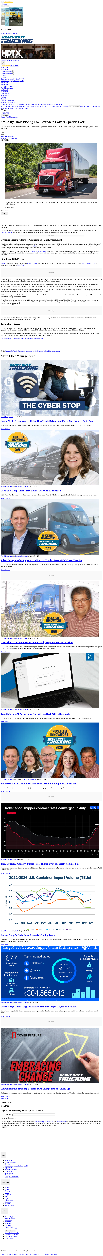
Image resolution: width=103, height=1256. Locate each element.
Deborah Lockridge (21, 486)
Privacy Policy (50, 106)
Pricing (7, 351)
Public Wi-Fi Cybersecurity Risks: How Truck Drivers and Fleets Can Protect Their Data (47, 421)
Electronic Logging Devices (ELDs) (12, 79)
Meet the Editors (14, 106)
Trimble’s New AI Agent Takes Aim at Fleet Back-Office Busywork (35, 714)
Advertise (29, 106)
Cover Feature (8, 2)
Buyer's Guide (57, 104)
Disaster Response (6, 71)
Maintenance (5, 93)
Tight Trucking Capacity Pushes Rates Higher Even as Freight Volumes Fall (40, 863)
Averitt (3, 263)
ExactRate (20, 265)
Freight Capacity (18, 351)
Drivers (3, 75)
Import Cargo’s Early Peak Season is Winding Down (28, 935)
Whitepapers (38, 104)
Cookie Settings (74, 106)
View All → (5, 1098)
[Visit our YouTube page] (8, 1106)
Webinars (45, 104)
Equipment (4, 82)
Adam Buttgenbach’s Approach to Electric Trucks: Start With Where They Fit (41, 560)
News (15, 2)
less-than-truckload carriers (37, 251)
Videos (16, 104)
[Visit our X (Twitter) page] (6, 1106)
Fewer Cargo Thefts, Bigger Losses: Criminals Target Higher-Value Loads (39, 1006)
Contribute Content (13, 108)
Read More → (5, 429)
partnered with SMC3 (88, 263)
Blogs (27, 104)
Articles (19, 2)
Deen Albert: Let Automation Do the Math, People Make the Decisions (37, 642)
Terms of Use (14, 1254)
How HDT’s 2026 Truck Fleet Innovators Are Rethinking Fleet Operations (39, 783)
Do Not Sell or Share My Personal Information (42, 1254)
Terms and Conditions (62, 106)
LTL (11, 351)
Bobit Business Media (87, 106)
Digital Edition (13, 33)
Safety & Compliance (7, 101)
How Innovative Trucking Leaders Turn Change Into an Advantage (35, 1088)
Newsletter (22, 106)
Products (3, 97)
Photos (3, 104)
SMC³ (31, 225)
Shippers (40, 351)
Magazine (22, 104)
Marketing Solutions (11, 1234)
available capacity (6, 232)
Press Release (23, 108)
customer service (32, 351)
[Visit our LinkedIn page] (4, 1106)
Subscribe (4, 33)
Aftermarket (4, 67)
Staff (16, 859)
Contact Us (42, 106)
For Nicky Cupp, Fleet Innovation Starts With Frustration (31, 490)
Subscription (5, 106)
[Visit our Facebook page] (2, 1106)
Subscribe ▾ (5, 6)
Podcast (50, 104)
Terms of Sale (23, 1254)
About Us (35, 106)
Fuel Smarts (4, 90)
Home (3, 117)
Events (31, 104)
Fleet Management (7, 86)
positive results (32, 263)
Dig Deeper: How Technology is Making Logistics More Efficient (22, 338)
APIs (25, 351)
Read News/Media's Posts (9, 138)
